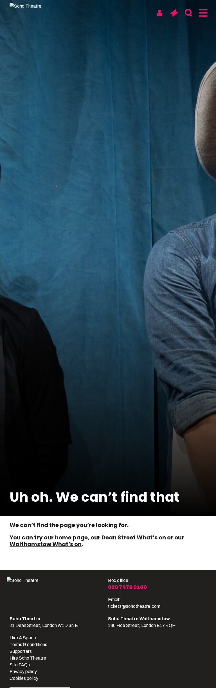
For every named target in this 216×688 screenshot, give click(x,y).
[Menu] (202, 13)
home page (71, 537)
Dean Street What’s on (134, 537)
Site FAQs (20, 664)
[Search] (188, 13)
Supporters (21, 651)
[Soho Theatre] (57, 593)
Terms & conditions (28, 644)
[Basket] (174, 13)
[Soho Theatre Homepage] (31, 6)
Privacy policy (23, 671)
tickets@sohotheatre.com (134, 606)
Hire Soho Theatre (28, 658)
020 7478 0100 (127, 587)
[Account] (159, 13)
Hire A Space (23, 637)
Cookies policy (24, 678)
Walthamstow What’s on (46, 544)
